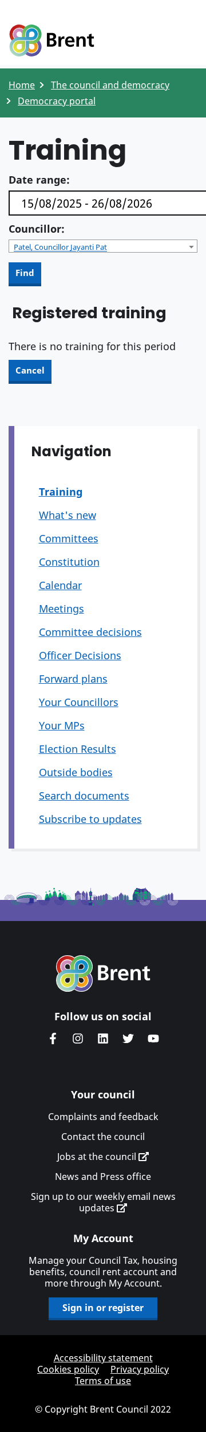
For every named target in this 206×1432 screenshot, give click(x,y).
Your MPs (62, 725)
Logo (51, 41)
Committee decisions (90, 632)
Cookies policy (68, 1369)
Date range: (39, 179)
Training (60, 491)
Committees (68, 538)
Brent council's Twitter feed (128, 1038)
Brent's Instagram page (78, 1038)
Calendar (60, 585)
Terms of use (103, 1380)
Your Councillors (78, 702)
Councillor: (37, 229)
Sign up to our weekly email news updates (103, 1202)
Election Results (77, 749)
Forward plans (73, 678)
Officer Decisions (80, 655)
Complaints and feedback (103, 1116)
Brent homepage (103, 973)
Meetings (61, 608)
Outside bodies (76, 772)
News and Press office (103, 1176)
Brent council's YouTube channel (153, 1038)
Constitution (69, 562)
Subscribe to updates (90, 819)
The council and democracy (110, 85)
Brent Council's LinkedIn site (103, 1038)
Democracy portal (57, 101)
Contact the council (103, 1136)
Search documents (84, 795)
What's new (67, 515)
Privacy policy (139, 1369)
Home (22, 85)
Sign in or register (103, 1307)
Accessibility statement (103, 1358)
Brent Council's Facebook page (52, 1038)
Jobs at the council (97, 1156)
